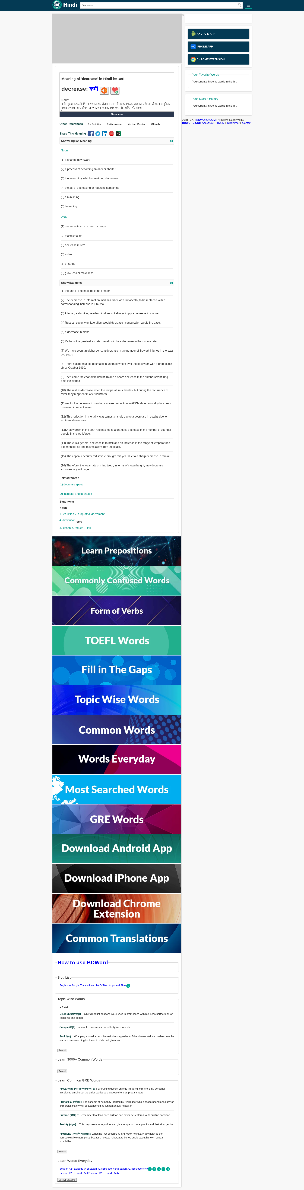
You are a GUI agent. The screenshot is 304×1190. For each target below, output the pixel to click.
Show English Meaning (117, 140)
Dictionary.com (114, 124)
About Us (207, 122)
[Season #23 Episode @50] (154, 1170)
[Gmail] (112, 135)
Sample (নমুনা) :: (68, 1027)
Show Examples (117, 282)
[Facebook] (91, 135)
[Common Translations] (117, 951)
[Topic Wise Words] (117, 713)
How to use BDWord (83, 962)
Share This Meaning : (73, 133)
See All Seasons (67, 1180)
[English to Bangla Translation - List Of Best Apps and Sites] (128, 986)
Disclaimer (233, 122)
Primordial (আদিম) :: (71, 1101)
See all (62, 1050)
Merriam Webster (136, 124)
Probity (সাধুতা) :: (69, 1124)
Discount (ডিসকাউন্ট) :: (71, 1013)
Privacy (220, 122)
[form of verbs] (117, 624)
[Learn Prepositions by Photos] (117, 564)
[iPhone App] (117, 892)
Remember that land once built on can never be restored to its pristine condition (114, 1114)
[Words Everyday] (117, 773)
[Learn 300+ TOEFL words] (117, 654)
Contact (246, 122)
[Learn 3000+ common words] (117, 743)
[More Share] (118, 135)
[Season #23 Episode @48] (164, 1170)
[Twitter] (98, 135)
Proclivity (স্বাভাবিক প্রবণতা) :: (75, 1133)
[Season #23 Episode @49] (159, 1170)
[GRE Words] (117, 832)
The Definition (94, 124)
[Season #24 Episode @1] (150, 1170)
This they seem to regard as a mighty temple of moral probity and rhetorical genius (116, 1124)
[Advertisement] (116, 38)
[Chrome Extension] (117, 922)
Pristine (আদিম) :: (69, 1114)
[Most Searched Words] (117, 802)
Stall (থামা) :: (66, 1036)
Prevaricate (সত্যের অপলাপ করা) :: (77, 1088)
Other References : (71, 123)
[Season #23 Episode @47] (168, 1170)
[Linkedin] (105, 135)
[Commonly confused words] (117, 594)
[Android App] (117, 862)
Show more (117, 114)
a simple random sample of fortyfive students (94, 1027)
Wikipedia (155, 124)
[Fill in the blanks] (117, 683)
